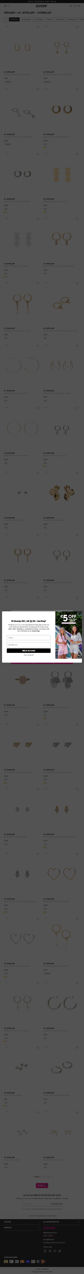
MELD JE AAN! (28, 650)
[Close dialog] (79, 614)
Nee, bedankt (28, 655)
